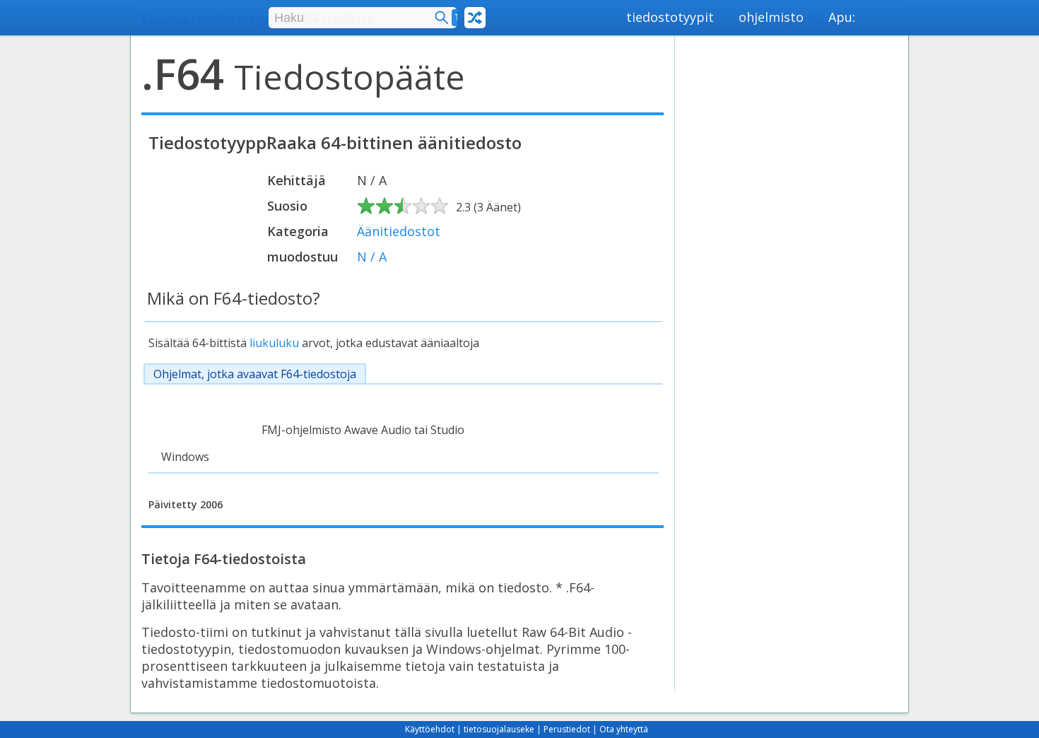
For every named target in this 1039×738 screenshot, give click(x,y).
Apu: (841, 16)
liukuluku (274, 343)
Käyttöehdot (429, 729)
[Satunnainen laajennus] (475, 17)
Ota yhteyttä (623, 729)
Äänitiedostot (398, 231)
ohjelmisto (771, 16)
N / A (372, 256)
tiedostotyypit (670, 16)
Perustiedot (567, 729)
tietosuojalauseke (499, 729)
